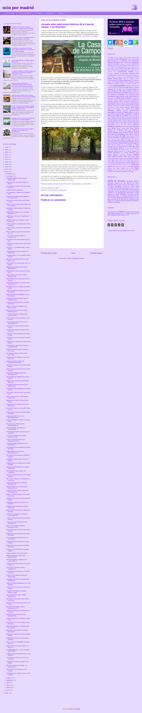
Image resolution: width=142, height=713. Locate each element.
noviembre (9, 176)
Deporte (127, 80)
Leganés (110, 192)
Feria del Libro (115, 87)
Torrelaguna (129, 200)
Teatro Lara (114, 161)
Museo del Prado (128, 122)
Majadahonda (122, 192)
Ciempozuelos (126, 186)
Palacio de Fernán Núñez (120, 131)
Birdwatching (128, 62)
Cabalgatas (135, 62)
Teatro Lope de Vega (124, 161)
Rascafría (114, 197)
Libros (137, 107)
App (125, 57)
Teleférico (114, 166)
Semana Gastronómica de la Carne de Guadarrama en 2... (17, 322)
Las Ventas (131, 107)
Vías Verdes (125, 170)
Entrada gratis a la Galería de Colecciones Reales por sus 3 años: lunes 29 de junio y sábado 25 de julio (22, 85)
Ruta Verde (128, 146)
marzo (8, 685)
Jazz (109, 104)
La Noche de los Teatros (118, 105)
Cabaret (110, 64)
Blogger (78, 709)
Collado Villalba (135, 186)
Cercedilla (131, 185)
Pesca (133, 135)
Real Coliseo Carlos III (132, 141)
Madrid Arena (121, 108)
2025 (6, 150)
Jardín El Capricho (134, 102)
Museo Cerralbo (116, 117)
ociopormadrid (129, 171)
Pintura (137, 135)
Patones (117, 196)
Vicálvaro (127, 215)
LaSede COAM (124, 107)
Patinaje (129, 135)
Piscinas (110, 137)
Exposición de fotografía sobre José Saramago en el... (16, 373)
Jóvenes (113, 104)
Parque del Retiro (121, 136)
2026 (6, 147)
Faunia (109, 87)
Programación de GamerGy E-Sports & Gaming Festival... (17, 299)
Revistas (122, 146)
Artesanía (134, 59)
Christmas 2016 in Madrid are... (15, 190)
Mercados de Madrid (122, 112)
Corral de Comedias (129, 78)
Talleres (116, 155)
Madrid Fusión (130, 108)
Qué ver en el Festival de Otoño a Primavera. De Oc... (15, 526)
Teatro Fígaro (111, 160)
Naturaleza (118, 126)
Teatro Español (134, 158)
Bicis (122, 62)
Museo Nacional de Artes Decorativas (118, 118)
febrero (8, 687)
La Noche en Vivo (129, 105)
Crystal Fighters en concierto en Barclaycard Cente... (15, 452)
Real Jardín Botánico (113, 143)
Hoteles (110, 98)
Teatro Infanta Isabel (128, 160)
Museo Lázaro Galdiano (133, 117)
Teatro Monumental (113, 162)
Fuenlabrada (126, 189)
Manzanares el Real (133, 192)
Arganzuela (111, 212)
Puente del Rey (135, 138)
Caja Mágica (116, 64)
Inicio (73, 253)
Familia (128, 86)
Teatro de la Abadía (130, 163)
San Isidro (114, 149)
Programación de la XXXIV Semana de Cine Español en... (17, 491)
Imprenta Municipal (119, 99)
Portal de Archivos (116, 138)
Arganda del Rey (121, 183)
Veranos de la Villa (128, 168)
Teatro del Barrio (119, 164)
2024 (6, 152)
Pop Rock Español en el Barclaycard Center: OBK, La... (16, 560)
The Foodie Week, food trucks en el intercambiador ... (16, 428)
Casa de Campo (53, 190)
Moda (131, 112)
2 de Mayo (111, 57)
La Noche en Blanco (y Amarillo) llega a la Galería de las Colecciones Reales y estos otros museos (23, 72)
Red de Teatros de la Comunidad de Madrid (125, 144)
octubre (8, 678)
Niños (114, 128)
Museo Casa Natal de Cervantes (118, 115)
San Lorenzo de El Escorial (117, 199)
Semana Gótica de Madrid (132, 149)
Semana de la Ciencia (125, 151)
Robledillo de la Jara (133, 197)
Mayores (126, 110)
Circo (115, 75)
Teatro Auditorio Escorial (115, 156)
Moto (133, 112)
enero (8, 690)
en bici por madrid (25, 13)
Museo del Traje (122, 124)
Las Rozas (136, 191)
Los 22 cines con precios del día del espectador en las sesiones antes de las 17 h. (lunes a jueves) (23, 50)
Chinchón (119, 186)
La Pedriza (117, 107)
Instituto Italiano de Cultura (122, 102)
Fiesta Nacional (118, 93)
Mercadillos (112, 112)
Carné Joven (116, 65)
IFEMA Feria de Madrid (124, 98)
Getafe (137, 189)
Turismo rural (112, 168)
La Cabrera (129, 191)
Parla (113, 196)
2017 (6, 169)
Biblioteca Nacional (128, 60)
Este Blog (38, 13)
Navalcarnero (131, 194)
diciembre (9, 174)
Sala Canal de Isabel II (117, 148)
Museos (130, 124)
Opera (132, 128)
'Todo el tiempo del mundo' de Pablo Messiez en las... (16, 275)
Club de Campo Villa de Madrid (125, 75)
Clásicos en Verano (116, 77)
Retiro (117, 146)
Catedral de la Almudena (117, 67)
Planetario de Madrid (119, 137)
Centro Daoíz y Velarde (125, 68)
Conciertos (131, 77)
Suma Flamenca (130, 152)
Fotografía (121, 94)
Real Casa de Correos (119, 141)
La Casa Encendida (124, 104)
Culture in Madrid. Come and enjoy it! (16, 553)
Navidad (136, 126)
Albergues (116, 57)
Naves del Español (127, 126)
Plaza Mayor (130, 137)
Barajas (117, 212)
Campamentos (135, 64)
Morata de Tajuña (114, 194)
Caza (125, 67)
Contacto (61, 13)
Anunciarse (50, 13)
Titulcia (113, 200)
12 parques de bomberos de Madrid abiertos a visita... (16, 591)
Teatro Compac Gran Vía (122, 158)
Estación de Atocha (126, 83)
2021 (6, 159)
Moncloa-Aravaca (116, 213)
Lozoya (115, 192)
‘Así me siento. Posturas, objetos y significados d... (15, 568)
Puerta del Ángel (112, 140)
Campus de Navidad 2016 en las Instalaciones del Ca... (15, 440)
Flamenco (114, 94)
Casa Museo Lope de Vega (127, 65)
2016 (6, 171)
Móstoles (123, 194)
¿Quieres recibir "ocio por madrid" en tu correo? (121, 230)
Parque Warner (129, 134)
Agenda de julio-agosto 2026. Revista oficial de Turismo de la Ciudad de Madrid (23, 96)
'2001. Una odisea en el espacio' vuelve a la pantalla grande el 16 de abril (23, 38)
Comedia (124, 77)
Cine (137, 73)
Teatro (136, 155)
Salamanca (134, 213)
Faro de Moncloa (134, 85)
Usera (123, 215)
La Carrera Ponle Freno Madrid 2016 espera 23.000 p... (16, 314)
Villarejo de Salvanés (114, 202)
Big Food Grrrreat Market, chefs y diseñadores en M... (15, 607)
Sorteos (122, 152)
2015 (6, 693)
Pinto (121, 196)
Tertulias (128, 166)
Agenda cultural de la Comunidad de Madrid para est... (16, 487)
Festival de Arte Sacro (119, 91)
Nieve (110, 128)
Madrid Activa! (112, 108)
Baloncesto (119, 60)
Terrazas (124, 166)
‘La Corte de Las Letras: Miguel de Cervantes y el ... (16, 236)
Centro (122, 212)
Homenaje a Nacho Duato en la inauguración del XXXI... (15, 361)
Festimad (124, 89)
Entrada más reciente (49, 253)
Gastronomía (120, 96)
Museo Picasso (122, 119)
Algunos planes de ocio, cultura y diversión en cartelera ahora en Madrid (23, 27)
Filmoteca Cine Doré (133, 92)
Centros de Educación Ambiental (125, 73)
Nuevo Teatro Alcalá (123, 128)
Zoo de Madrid (121, 171)
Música (111, 126)
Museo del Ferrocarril (118, 122)
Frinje (127, 94)
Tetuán (119, 215)
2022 (6, 157)
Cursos (137, 78)
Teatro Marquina (135, 161)
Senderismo (116, 152)
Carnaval (110, 65)
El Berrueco (119, 189)
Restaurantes (111, 146)
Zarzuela (115, 171)
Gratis (127, 96)
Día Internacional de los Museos (123, 82)
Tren (132, 166)
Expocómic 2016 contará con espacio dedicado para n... (16, 310)
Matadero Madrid (115, 110)
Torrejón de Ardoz (120, 200)
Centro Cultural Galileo (113, 68)
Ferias (121, 87)
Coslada (130, 188)
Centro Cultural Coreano (133, 67)
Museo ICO (123, 117)
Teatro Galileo (119, 160)
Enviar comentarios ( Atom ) (75, 258)
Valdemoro (136, 200)
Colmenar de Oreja (122, 188)
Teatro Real (121, 163)
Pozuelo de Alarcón (129, 196)
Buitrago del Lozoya (115, 185)
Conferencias (62, 190)
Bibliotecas (117, 62)
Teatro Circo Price (129, 156)
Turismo (136, 166)
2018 (6, 167)
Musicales (136, 124)
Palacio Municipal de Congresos (123, 129)
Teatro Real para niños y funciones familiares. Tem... (16, 615)
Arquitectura (124, 59)
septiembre (9, 680)
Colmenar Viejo (112, 188)
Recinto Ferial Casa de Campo (128, 143)
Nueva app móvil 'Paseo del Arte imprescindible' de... (15, 424)
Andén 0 (121, 57)
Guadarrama (111, 191)
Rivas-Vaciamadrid (122, 197)
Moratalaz (124, 213)
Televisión (119, 166)
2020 (6, 162)
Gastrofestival (112, 96)
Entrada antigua (96, 253)
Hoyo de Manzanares (120, 191)
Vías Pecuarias (118, 170)
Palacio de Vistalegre (133, 131)
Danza (121, 80)
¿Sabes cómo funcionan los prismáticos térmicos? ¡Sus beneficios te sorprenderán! (23, 130)
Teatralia (130, 155)
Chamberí (128, 212)
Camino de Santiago (126, 64)
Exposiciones (119, 85)
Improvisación (128, 99)
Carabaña (124, 184)
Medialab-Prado (134, 110)
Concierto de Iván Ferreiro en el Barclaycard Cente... (15, 416)
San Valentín (121, 149)
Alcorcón (136, 181)
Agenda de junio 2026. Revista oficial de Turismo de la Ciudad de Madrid (23, 118)
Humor (114, 98)
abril (7, 682)
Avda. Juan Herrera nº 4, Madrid (87, 36)
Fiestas (125, 93)
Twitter (118, 168)
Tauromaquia (123, 155)
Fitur (109, 94)
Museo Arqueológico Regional (129, 114)
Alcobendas (130, 181)
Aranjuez (111, 183)
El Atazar (113, 189)
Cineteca (110, 75)
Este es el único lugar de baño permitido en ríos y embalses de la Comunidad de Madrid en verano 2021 (23, 107)
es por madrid (10, 13)
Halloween (136, 96)
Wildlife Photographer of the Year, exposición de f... (15, 556)
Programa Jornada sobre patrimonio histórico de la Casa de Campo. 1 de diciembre (66, 184)
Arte (129, 59)
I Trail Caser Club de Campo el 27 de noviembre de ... (16, 522)
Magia (137, 109)
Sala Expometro (128, 148)
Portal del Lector (126, 138)
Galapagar (132, 189)
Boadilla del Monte (133, 183)
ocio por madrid (18, 7)
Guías (131, 96)
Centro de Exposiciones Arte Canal (124, 70)
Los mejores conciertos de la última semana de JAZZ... (16, 436)
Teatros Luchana (127, 164)
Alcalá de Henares (117, 181)
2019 (6, 164)
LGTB (117, 104)
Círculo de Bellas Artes (113, 80)
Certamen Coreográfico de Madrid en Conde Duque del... (16, 514)
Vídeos (131, 170)
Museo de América (123, 121)
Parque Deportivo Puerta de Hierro (118, 133)
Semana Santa (113, 151)
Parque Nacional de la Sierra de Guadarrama (123, 133)
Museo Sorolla (131, 119)
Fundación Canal (134, 94)
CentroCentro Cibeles (126, 71)
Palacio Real (128, 129)
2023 (6, 154)
